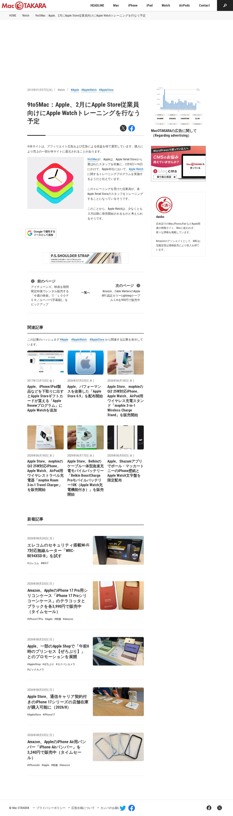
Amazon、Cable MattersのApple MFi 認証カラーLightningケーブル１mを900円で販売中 (121, 292)
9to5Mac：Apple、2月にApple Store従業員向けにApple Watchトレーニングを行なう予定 (90, 15)
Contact (204, 5)
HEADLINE (97, 5)
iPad (150, 5)
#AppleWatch (89, 90)
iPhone (132, 5)
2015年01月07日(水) (39, 90)
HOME (12, 15)
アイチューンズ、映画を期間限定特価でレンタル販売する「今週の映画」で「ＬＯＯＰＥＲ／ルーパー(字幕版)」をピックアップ (50, 292)
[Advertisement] (116, 47)
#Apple (75, 90)
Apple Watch (136, 169)
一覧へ (85, 292)
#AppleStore (106, 90)
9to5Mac (92, 159)
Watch (166, 5)
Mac (116, 5)
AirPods (184, 5)
